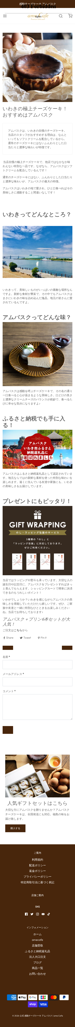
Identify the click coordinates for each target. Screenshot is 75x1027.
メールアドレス (13, 674)
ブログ (37, 962)
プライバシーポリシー (37, 876)
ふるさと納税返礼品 (37, 951)
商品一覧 (37, 968)
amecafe (37, 939)
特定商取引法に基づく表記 (37, 882)
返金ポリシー (37, 871)
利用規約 (37, 859)
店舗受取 (37, 945)
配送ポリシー (37, 865)
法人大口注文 (37, 956)
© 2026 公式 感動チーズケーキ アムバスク (32, 1015)
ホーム (37, 934)
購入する (15, 828)
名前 (6, 657)
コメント (9, 691)
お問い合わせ (37, 973)
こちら (18, 630)
